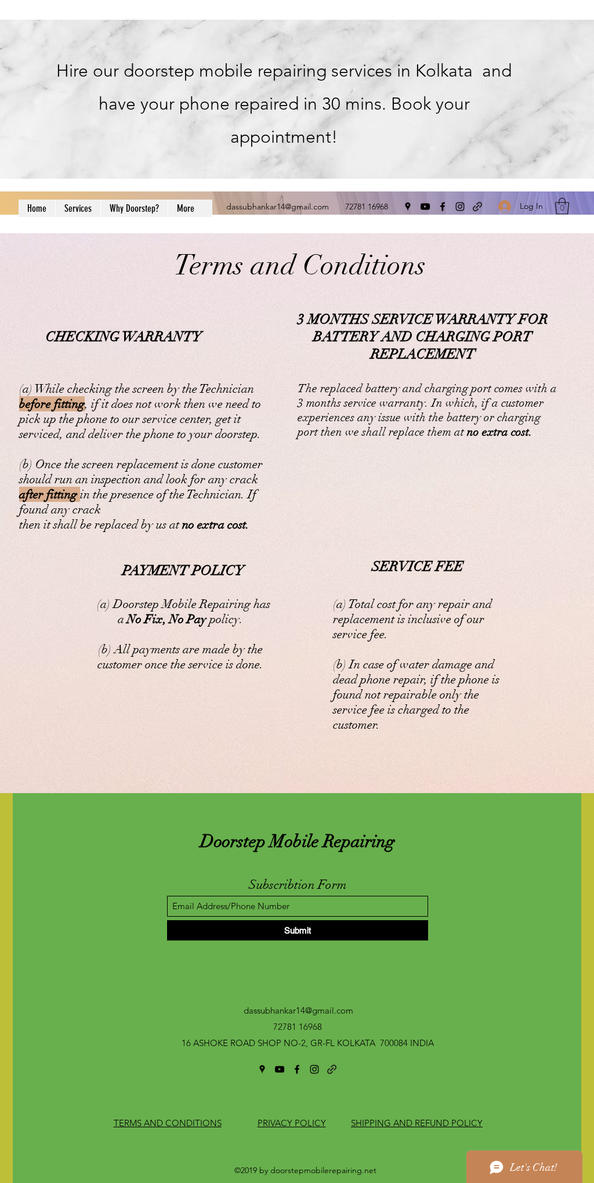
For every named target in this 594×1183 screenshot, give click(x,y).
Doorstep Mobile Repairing (297, 841)
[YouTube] (425, 206)
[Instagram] (460, 206)
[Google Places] (408, 206)
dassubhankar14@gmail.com (277, 206)
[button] (562, 206)
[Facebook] (442, 206)
